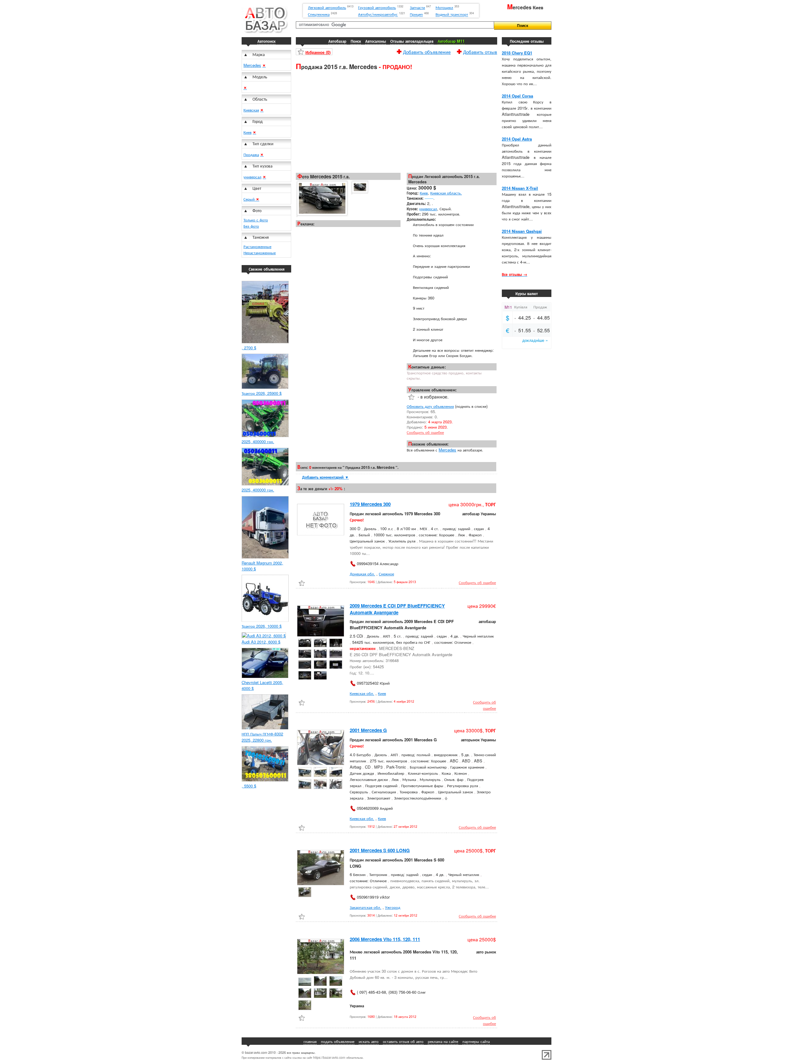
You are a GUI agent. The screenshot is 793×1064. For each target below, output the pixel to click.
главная (310, 1041)
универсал (252, 177)
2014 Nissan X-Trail (520, 188)
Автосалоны (375, 41)
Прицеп (416, 14)
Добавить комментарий (325, 477)
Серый (249, 199)
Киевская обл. (362, 693)
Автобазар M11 (451, 41)
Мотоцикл (444, 7)
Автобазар (337, 41)
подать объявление (337, 1041)
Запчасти (417, 7)
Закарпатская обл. (365, 907)
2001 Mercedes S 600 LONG (380, 850)
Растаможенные (257, 246)
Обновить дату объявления (430, 406)
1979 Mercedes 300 (370, 504)
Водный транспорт (452, 14)
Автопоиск (266, 41)
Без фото (251, 226)
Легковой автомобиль (327, 7)
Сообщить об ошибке (425, 432)
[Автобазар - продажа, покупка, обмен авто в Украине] (265, 32)
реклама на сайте (443, 1041)
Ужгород (392, 907)
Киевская (251, 110)
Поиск (356, 41)
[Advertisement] (396, 121)
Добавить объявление (427, 51)
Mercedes (252, 65)
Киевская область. (446, 193)
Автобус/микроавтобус (378, 14)
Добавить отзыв (480, 51)
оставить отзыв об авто (403, 1041)
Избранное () (318, 52)
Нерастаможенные (259, 252)
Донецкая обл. (362, 574)
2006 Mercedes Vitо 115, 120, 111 (385, 939)
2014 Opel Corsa (517, 96)
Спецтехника (319, 14)
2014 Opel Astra (517, 139)
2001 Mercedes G (368, 730)
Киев (247, 132)
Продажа (251, 154)
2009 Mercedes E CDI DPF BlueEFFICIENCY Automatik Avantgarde (397, 609)
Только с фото (255, 220)
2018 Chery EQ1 (517, 53)
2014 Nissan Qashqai (522, 231)
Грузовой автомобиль (377, 7)
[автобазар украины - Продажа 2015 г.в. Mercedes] (322, 198)
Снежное (386, 574)
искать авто (369, 1041)
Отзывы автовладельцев (411, 41)
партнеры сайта (476, 1041)
